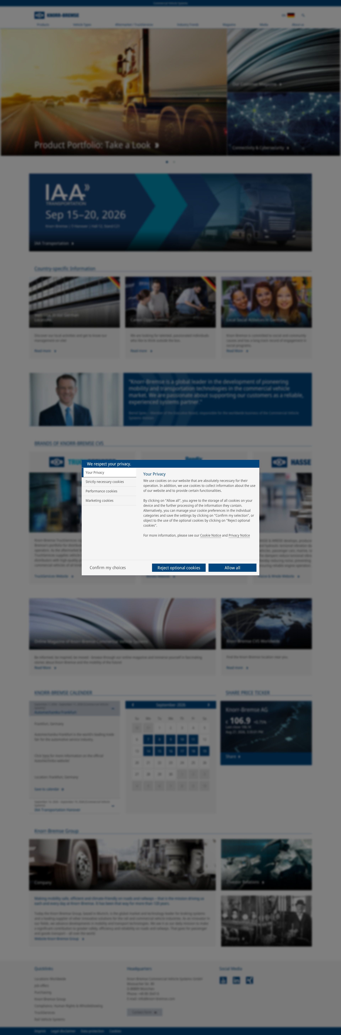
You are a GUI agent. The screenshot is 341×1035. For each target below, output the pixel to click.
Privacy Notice (239, 535)
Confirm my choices (108, 567)
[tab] (109, 472)
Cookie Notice (210, 535)
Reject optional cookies (179, 568)
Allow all (232, 568)
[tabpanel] (200, 505)
